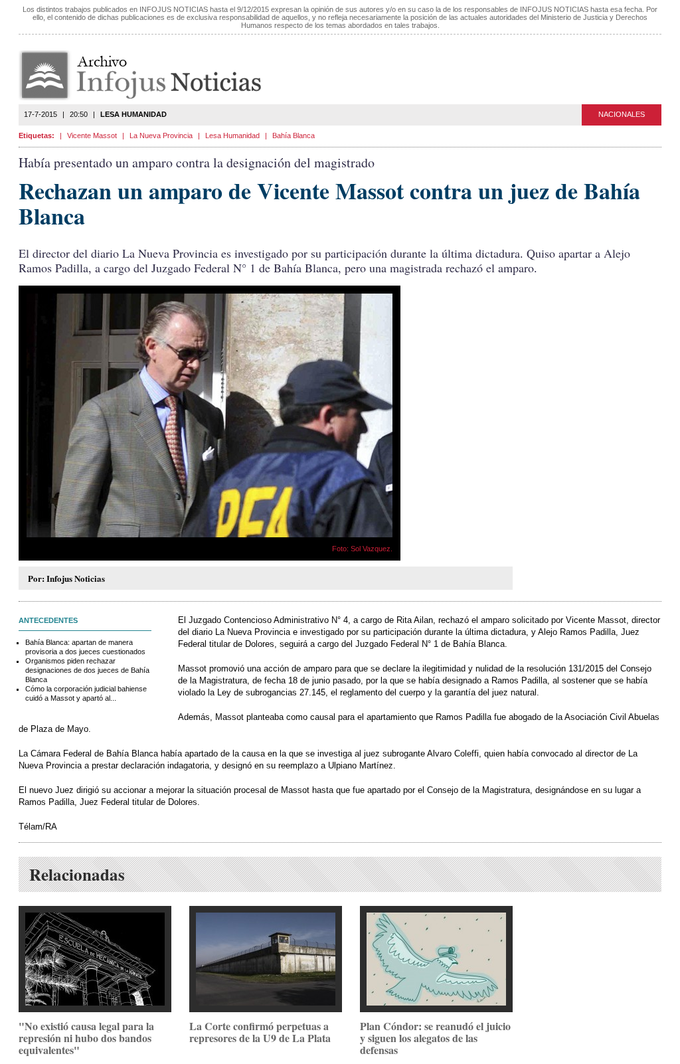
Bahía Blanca (293, 135)
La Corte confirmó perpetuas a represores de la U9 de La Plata (260, 1031)
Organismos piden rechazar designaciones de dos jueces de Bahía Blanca (87, 670)
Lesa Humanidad (232, 135)
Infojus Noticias (151, 75)
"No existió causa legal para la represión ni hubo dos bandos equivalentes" (86, 1037)
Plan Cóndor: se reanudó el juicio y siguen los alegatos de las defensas (435, 1037)
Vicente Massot (92, 135)
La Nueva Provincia (161, 135)
